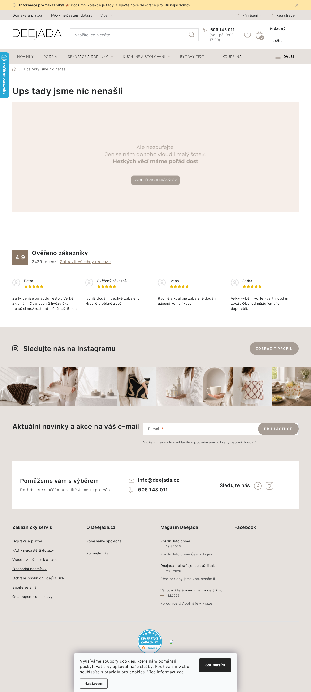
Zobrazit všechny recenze (85, 261)
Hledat (192, 34)
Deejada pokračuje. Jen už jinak (187, 565)
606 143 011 (222, 29)
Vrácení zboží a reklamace (35, 559)
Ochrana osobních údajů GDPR (38, 578)
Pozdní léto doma (175, 541)
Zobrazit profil (274, 348)
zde (180, 671)
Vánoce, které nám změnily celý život (192, 590)
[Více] (285, 56)
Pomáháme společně (104, 541)
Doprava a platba (27, 15)
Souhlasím (215, 665)
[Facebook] (258, 486)
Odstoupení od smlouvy (32, 596)
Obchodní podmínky (29, 569)
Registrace (285, 15)
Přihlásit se (278, 429)
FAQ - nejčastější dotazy (72, 15)
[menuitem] (25, 56)
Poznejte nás (97, 553)
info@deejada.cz (159, 480)
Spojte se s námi (26, 587)
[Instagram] (269, 486)
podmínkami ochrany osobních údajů (225, 442)
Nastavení (93, 683)
